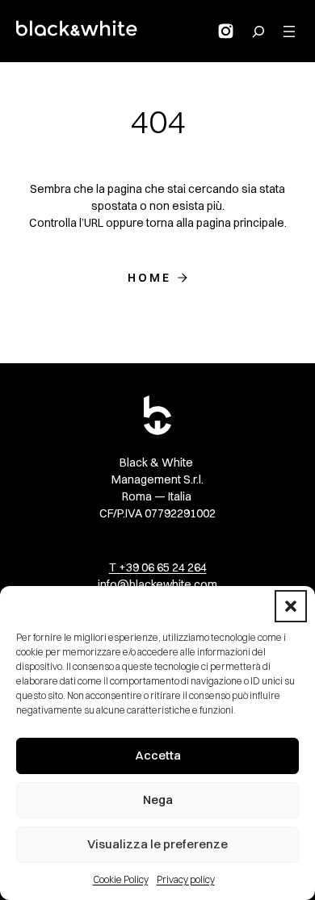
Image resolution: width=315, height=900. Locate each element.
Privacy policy (186, 879)
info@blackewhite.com (157, 584)
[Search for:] (258, 31)
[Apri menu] (289, 31)
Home (150, 277)
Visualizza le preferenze (157, 844)
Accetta (158, 755)
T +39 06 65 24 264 (158, 567)
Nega (158, 799)
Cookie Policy (121, 879)
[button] (291, 606)
